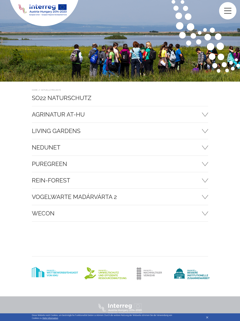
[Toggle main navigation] (227, 10)
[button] (120, 114)
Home (35, 90)
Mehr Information (50, 318)
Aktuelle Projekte (51, 90)
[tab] (120, 114)
